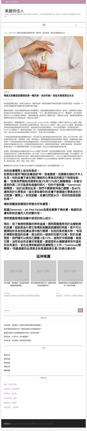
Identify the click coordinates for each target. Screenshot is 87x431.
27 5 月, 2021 (9, 99)
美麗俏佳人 (14, 11)
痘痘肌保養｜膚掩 (10, 398)
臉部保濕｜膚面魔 (10, 403)
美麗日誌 (7, 366)
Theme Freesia (24, 424)
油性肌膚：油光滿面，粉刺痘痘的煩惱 (17, 340)
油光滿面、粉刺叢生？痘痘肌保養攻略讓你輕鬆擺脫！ (23, 325)
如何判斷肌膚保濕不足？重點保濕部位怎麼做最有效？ (23, 329)
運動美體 (7, 370)
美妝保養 (12, 33)
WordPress (32, 424)
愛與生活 (7, 355)
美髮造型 (7, 363)
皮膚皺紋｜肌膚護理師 (12, 389)
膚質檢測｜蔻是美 (10, 393)
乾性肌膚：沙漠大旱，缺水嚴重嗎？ (16, 337)
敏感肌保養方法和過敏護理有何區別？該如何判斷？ (22, 333)
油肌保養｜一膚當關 (11, 407)
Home (6, 33)
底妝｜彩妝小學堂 (10, 384)
